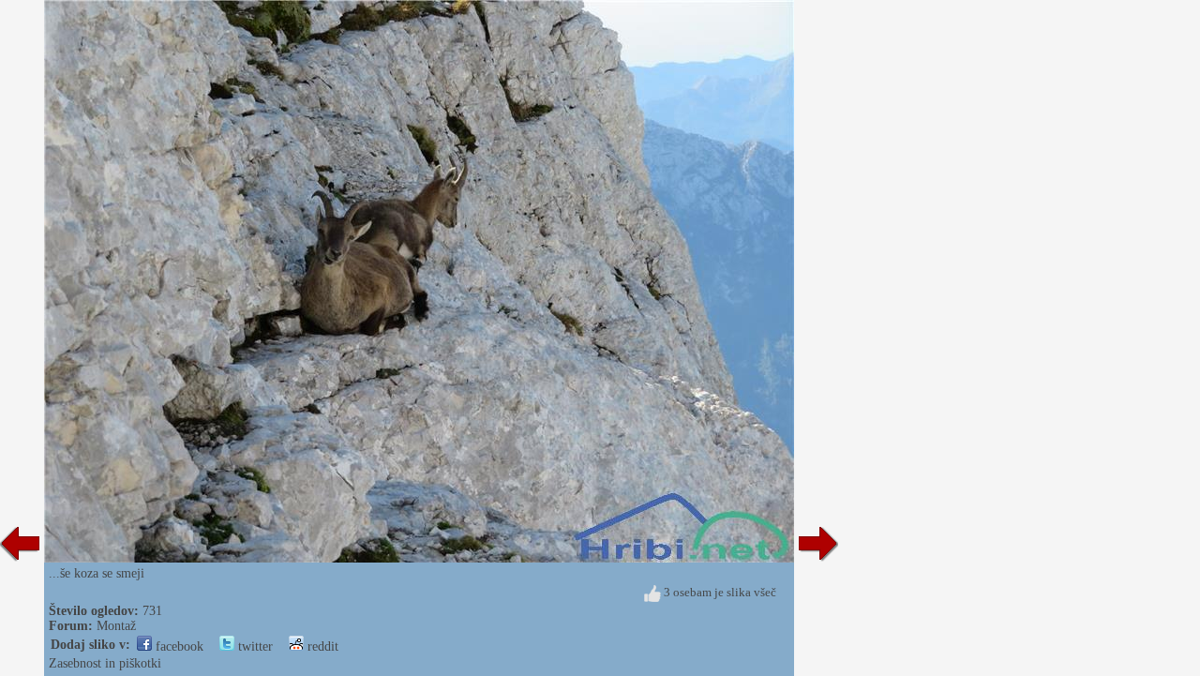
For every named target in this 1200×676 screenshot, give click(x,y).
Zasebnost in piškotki (105, 663)
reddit (321, 646)
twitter (253, 646)
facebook (177, 646)
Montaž (116, 626)
